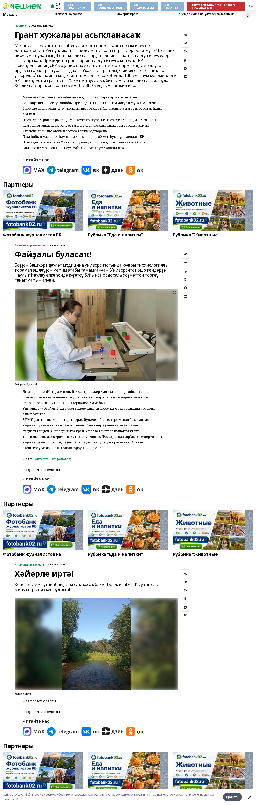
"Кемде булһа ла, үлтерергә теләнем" (206, 14)
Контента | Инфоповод (52, 459)
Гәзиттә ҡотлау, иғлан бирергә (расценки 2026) (213, 6)
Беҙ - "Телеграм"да (144, 6)
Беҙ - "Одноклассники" (110, 6)
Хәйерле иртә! (127, 14)
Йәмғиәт (21, 25)
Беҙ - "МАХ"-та (171, 6)
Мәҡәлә (10, 14)
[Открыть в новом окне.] (34, 170)
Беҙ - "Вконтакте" (77, 6)
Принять (232, 797)
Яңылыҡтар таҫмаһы (30, 245)
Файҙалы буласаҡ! (68, 14)
